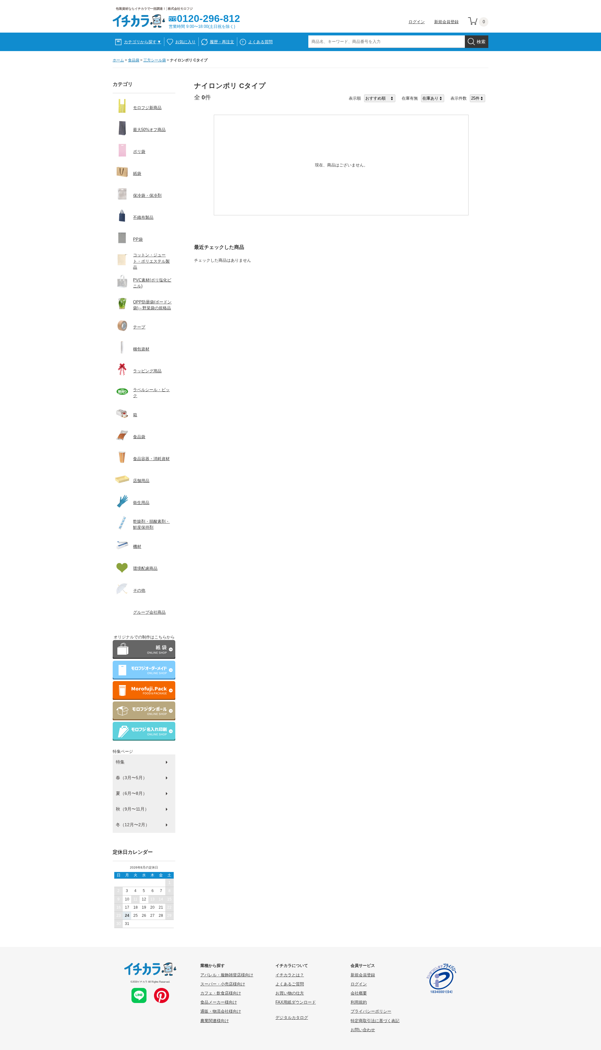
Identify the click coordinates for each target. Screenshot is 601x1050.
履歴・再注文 (222, 41)
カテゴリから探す (142, 41)
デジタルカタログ (291, 1017)
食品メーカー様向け (218, 1002)
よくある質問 (260, 41)
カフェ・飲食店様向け (220, 993)
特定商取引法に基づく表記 (375, 1020)
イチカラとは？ (289, 975)
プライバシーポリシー (371, 1011)
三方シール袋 (154, 60)
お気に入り (185, 41)
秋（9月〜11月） (132, 808)
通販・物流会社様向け (220, 1011)
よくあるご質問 (289, 984)
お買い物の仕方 (289, 993)
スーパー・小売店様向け (222, 984)
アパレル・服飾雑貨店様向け (226, 975)
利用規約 (359, 1002)
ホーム (118, 60)
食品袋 (133, 60)
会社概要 (359, 993)
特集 (120, 761)
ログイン (416, 21)
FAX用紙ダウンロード (295, 1002)
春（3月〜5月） (131, 777)
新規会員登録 (446, 21)
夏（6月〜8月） (131, 793)
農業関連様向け (214, 1020)
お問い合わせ (363, 1029)
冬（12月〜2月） (133, 824)
